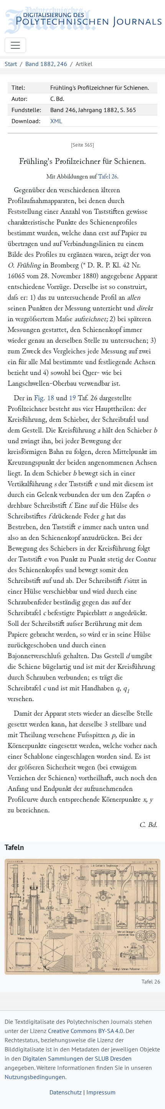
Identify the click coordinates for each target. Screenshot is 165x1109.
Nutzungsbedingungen (35, 1077)
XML (56, 121)
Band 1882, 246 (46, 64)
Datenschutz (66, 1092)
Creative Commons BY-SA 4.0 (85, 1031)
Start (11, 64)
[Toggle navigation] (15, 45)
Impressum (101, 1092)
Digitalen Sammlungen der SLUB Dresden (77, 1058)
